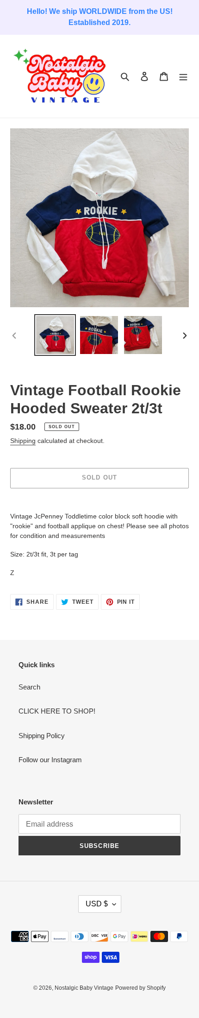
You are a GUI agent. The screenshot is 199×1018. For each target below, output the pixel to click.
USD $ (97, 904)
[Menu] (183, 76)
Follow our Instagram (50, 760)
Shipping (23, 440)
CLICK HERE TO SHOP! (57, 711)
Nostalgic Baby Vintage (84, 988)
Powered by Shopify (140, 988)
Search (29, 687)
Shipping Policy (42, 736)
